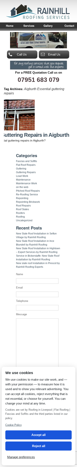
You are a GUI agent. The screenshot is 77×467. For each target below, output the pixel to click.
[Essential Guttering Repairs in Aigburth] (19, 129)
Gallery (48, 25)
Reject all (38, 446)
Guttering (21, 168)
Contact (69, 25)
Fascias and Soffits (26, 161)
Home (9, 25)
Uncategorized (24, 220)
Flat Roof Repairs (26, 164)
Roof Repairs (23, 205)
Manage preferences (21, 457)
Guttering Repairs (26, 172)
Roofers (20, 213)
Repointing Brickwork (28, 201)
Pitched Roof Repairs (28, 190)
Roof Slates (22, 209)
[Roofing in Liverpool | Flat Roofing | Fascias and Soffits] (38, 18)
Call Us (22, 54)
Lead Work (22, 176)
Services (28, 25)
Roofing (20, 216)
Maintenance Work (26, 183)
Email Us (54, 54)
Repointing (22, 198)
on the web (22, 187)
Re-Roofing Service (27, 194)
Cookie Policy (13, 424)
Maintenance (23, 179)
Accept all (38, 435)
